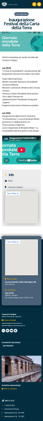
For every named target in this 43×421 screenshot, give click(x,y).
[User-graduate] (39, 4)
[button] (11, 279)
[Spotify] (15, 330)
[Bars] (34, 4)
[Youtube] (11, 330)
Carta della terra (21, 14)
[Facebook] (7, 330)
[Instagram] (3, 330)
